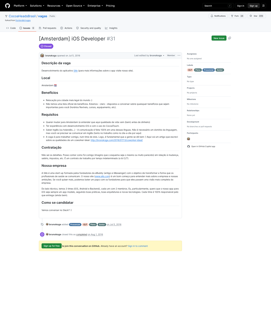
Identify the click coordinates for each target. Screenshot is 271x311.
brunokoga (50, 55)
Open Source (74, 5)
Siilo (76, 70)
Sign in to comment (138, 245)
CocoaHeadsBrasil (22, 16)
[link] (53, 224)
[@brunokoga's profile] (42, 55)
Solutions (36, 5)
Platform (19, 5)
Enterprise (94, 5)
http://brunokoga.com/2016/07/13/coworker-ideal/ (117, 140)
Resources (53, 5)
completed (81, 234)
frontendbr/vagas (23, 20)
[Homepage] (7, 5)
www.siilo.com (102, 176)
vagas (42, 16)
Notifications (220, 16)
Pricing (110, 5)
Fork (239, 16)
